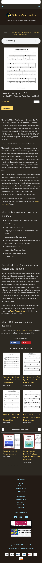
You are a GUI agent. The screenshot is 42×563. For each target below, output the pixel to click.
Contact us (21, 486)
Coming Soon (21, 502)
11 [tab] (32, 465)
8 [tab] (23, 465)
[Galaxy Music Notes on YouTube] (26, 517)
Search (21, 483)
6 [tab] (17, 465)
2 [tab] (6, 465)
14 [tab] (14, 468)
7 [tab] (20, 465)
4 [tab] (12, 465)
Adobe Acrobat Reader (17, 311)
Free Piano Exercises (24, 330)
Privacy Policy (21, 491)
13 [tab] (38, 465)
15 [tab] (17, 468)
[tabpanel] (10, 447)
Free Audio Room (21, 499)
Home (5, 32)
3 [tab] (9, 465)
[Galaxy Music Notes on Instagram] (20, 517)
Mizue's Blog (21, 496)
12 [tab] (35, 465)
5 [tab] (14, 465)
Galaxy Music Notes (24, 15)
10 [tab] (29, 465)
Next (39, 429)
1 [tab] (3, 465)
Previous (3, 429)
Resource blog (21, 505)
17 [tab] (23, 468)
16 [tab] (20, 468)
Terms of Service (21, 488)
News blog (21, 507)
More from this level (20, 430)
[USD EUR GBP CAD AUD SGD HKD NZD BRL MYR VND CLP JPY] (37, 101)
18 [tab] (26, 468)
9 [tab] (26, 465)
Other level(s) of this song (20, 348)
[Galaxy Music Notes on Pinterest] (15, 517)
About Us (21, 494)
